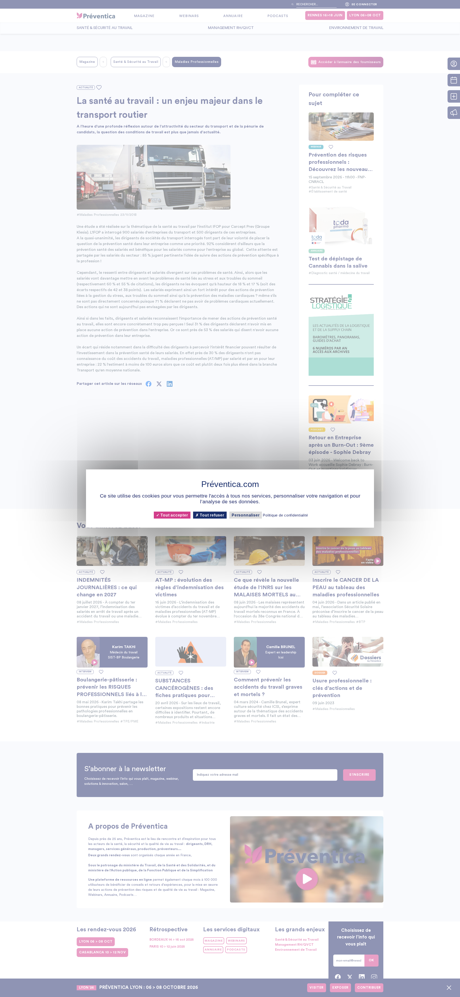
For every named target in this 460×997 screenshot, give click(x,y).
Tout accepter (173, 515)
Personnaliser (245, 515)
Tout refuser (211, 515)
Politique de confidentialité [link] (285, 515)
